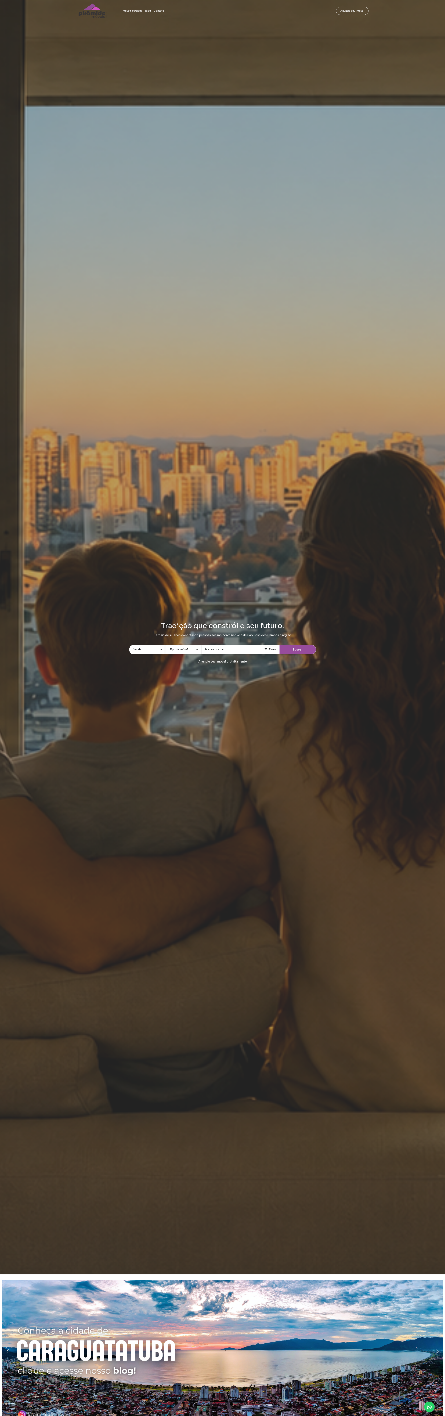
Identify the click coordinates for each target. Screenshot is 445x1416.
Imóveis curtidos (132, 10)
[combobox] (240, 649)
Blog (148, 10)
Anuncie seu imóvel (352, 10)
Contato (159, 10)
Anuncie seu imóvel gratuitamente (222, 661)
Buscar (298, 649)
